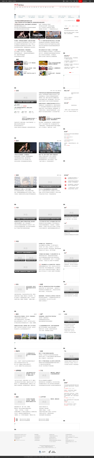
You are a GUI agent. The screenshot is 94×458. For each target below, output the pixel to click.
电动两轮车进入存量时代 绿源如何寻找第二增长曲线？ (24, 221)
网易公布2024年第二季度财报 (25, 419)
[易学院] (68, 37)
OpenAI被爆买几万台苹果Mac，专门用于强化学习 (48, 245)
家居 (41, 7)
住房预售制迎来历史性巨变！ (44, 319)
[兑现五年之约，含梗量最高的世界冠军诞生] (43, 68)
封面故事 (29, 17)
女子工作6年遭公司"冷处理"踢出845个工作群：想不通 (24, 42)
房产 (38, 7)
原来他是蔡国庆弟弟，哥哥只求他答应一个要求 (48, 159)
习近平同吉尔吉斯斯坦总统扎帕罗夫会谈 (23, 20)
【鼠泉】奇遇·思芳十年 (43, 406)
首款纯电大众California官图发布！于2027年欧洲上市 (49, 223)
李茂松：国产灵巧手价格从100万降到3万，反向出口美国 (50, 192)
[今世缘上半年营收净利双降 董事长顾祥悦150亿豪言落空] (43, 63)
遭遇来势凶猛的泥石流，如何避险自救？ (71, 217)
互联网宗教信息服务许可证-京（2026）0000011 (71, 442)
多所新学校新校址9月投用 (19, 56)
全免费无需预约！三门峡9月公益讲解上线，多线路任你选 (25, 411)
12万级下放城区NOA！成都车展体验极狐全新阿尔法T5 (49, 228)
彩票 (23, 7)
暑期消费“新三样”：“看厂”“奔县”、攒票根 (22, 406)
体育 (17, 7)
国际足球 (59, 90)
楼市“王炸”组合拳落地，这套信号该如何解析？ (48, 327)
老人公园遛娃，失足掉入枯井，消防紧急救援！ (23, 51)
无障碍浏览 (10, 1)
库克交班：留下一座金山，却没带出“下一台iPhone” (49, 246)
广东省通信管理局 (17, 438)
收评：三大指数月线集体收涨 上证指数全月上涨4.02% (49, 190)
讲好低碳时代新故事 (61, 16)
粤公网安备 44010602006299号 (20, 440)
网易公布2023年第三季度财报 (44, 420)
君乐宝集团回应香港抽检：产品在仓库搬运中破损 (24, 190)
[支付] (74, 1)
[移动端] (63, 1)
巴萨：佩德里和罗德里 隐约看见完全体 (48, 53)
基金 (60, 175)
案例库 (35, 314)
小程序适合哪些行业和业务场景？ (20, 317)
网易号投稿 (76, 36)
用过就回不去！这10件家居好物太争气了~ (22, 328)
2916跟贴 (72, 397)
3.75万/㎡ (35, 339)
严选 (65, 351)
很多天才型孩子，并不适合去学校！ (46, 291)
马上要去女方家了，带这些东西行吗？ (54, 74)
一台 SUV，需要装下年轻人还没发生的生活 (22, 365)
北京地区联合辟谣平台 (52, 437)
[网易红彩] (35, 105)
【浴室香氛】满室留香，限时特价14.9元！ (71, 361)
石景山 (40, 339)
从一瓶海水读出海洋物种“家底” (45, 364)
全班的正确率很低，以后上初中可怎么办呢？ (47, 299)
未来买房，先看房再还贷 (43, 317)
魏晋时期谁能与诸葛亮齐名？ (75, 93)
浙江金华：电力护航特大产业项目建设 (46, 365)
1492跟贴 (72, 388)
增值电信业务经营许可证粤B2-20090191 (20, 434)
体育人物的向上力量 (61, 17)
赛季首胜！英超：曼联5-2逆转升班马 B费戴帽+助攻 (49, 97)
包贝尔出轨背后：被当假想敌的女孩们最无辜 (23, 161)
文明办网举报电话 (37, 440)
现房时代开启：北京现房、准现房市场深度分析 (48, 328)
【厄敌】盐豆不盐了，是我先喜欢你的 (46, 413)
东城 (54, 339)
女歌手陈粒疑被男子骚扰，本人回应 (48, 54)
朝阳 (15, 339)
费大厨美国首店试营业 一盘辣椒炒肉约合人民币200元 (24, 47)
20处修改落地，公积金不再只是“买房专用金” (47, 316)
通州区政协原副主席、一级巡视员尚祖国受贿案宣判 (24, 53)
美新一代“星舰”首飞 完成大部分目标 (46, 358)
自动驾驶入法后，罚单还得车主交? (45, 243)
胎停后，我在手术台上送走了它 (30, 73)
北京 (48, 7)
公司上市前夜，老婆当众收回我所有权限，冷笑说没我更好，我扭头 (71, 65)
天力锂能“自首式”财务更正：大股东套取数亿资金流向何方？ (73, 178)
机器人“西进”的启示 (42, 24)
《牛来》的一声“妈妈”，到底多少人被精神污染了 (30, 69)
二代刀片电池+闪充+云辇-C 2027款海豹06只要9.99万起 (49, 221)
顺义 (30, 339)
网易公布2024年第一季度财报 (44, 419)
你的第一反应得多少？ (43, 300)
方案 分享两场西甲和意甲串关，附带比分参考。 (23, 107)
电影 (58, 140)
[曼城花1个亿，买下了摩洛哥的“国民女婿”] (18, 63)
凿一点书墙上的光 (31, 16)
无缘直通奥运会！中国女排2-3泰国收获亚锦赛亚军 (48, 96)
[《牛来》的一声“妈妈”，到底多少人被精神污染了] (18, 68)
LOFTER (43, 397)
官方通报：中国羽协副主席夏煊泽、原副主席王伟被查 (24, 40)
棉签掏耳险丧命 (74, 105)
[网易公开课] (67, 1)
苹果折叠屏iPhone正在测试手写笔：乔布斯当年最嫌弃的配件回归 (51, 264)
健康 (45, 7)
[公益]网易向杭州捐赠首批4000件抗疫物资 (71, 234)
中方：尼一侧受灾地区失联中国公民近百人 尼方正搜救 (49, 40)
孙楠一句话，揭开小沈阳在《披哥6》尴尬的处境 (48, 154)
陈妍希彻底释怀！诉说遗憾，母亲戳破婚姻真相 (23, 156)
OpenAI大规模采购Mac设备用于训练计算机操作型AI (49, 257)
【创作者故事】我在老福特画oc (45, 414)
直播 (34, 7)
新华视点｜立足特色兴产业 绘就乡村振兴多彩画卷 (48, 354)
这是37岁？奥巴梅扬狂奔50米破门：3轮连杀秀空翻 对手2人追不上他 (29, 119)
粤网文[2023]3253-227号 (53, 438)
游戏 (65, 253)
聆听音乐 (39, 16)
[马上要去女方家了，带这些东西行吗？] (43, 73)
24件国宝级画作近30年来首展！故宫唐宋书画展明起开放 (50, 385)
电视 (60, 140)
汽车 (43, 7)
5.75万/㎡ (52, 339)
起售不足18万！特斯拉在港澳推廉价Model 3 (49, 51)
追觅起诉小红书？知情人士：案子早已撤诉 (22, 189)
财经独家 (66, 175)
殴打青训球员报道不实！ (19, 125)
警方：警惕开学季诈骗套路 (19, 54)
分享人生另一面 (70, 16)
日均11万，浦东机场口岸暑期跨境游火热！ (22, 413)
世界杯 (20, 7)
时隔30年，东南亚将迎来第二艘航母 (70, 390)
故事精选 (18, 370)
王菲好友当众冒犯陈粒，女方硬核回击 (21, 154)
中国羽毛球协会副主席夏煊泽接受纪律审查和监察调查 (49, 92)
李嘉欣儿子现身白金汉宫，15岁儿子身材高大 (47, 156)
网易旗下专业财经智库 (21, 16)
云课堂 (65, 314)
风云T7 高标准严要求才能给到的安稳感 (22, 228)
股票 (58, 175)
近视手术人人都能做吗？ (68, 97)
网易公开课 (66, 90)
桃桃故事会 (66, 55)
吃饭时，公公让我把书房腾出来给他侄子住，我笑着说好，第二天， (71, 58)
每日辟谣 (66, 28)
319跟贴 (73, 391)
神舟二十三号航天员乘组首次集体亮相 (46, 353)
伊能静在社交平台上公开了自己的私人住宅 (22, 159)
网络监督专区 (76, 4)
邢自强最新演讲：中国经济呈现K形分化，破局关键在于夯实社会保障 (73, 185)
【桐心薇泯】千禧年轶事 (43, 408)
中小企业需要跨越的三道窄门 (47, 56)
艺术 (65, 284)
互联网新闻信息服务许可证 (18, 437)
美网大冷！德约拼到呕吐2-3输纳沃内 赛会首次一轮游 (49, 94)
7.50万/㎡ (27, 339)
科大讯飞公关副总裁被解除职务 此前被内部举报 (48, 189)
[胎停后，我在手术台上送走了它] (18, 73)
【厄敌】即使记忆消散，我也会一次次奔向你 (47, 411)
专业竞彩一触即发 (71, 17)
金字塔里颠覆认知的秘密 (43, 27)
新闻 (15, 7)
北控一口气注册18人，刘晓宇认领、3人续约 (47, 127)
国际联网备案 (36, 434)
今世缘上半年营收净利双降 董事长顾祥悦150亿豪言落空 (54, 63)
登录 (80, 1)
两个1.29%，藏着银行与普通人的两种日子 (22, 364)
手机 (40, 264)
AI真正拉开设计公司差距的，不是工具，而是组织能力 (24, 316)
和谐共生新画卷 (42, 47)
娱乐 (29, 7)
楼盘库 (60, 314)
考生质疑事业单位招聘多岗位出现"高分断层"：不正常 (24, 45)
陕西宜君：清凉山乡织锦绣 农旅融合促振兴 (22, 408)
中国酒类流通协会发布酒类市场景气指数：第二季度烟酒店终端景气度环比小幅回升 (73, 182)
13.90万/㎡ (59, 339)
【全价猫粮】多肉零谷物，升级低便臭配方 (71, 364)
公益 (65, 223)
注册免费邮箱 (85, 1)
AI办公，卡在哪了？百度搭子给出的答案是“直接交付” (24, 361)
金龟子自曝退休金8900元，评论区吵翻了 (22, 319)
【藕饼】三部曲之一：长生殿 (44, 410)
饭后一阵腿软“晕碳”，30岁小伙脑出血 (70, 219)
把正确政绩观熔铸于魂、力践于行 (20, 27)
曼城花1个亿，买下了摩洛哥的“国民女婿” (30, 63)
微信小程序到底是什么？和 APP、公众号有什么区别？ (25, 321)
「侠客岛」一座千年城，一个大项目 (21, 410)
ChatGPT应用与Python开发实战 (69, 324)
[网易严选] (71, 1)
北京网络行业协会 (51, 434)
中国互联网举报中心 (37, 437)
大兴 (47, 339)
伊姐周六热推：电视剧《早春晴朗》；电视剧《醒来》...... (25, 299)
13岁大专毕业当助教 (41, 17)
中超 (56, 90)
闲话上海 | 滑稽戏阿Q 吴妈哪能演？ (46, 380)
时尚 (17, 284)
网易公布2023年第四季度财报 (25, 420)
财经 (25, 7)
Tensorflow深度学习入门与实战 (69, 327)
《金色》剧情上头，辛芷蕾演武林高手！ (47, 161)
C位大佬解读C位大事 (51, 16)
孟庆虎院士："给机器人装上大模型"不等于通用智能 (49, 260)
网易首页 (3, 1)
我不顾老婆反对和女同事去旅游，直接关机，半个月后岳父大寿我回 (71, 68)
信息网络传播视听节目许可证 (69, 440)
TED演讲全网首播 (21, 17)
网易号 (53, 7)
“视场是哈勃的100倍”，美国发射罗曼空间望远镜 (48, 255)
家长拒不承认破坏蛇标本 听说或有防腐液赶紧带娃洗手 (49, 45)
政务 (50, 7)
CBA (54, 90)
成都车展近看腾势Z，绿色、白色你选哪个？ (22, 223)
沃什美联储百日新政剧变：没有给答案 (48, 49)
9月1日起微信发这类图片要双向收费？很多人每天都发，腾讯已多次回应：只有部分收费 (71, 386)
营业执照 (66, 438)
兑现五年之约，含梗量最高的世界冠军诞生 (54, 69)
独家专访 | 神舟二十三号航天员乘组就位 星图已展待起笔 (50, 356)
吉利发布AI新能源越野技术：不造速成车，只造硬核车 (49, 224)
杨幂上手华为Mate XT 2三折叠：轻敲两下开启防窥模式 (49, 271)
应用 (6, 1)
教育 (36, 7)
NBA (51, 90)
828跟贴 (74, 405)
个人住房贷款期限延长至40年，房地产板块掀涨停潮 (49, 325)
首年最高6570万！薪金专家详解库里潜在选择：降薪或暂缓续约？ (53, 119)
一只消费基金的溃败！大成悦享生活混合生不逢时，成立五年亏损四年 (73, 188)
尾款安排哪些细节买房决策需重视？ (46, 321)
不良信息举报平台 (37, 438)
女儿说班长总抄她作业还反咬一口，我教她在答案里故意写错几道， (71, 62)
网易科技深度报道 (51, 17)
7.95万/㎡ (44, 339)
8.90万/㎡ (20, 339)
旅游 (17, 397)
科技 (27, 7)
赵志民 (18, 104)
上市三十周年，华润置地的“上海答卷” (46, 330)
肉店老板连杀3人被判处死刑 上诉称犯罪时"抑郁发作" (49, 42)
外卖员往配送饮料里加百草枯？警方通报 (71, 30)
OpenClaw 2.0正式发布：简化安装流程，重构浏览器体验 (50, 248)
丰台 (22, 339)
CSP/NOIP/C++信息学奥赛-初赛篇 (70, 332)
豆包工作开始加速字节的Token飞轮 (21, 362)
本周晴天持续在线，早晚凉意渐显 (24, 49)
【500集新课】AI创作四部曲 (69, 325)
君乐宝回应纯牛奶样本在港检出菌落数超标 (71, 133)
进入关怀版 (14, 1)
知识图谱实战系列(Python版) (69, 329)
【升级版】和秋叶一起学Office (69, 330)
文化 (32, 7)
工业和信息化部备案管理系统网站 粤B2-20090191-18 (47, 445)
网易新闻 (19, 4)
